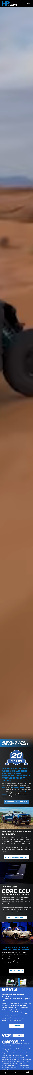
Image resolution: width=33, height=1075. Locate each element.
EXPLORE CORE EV (16, 971)
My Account (5, 1072)
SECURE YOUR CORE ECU (16, 917)
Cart (25, 1071)
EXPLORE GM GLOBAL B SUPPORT (16, 857)
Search (16, 1072)
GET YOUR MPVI (16, 1026)
